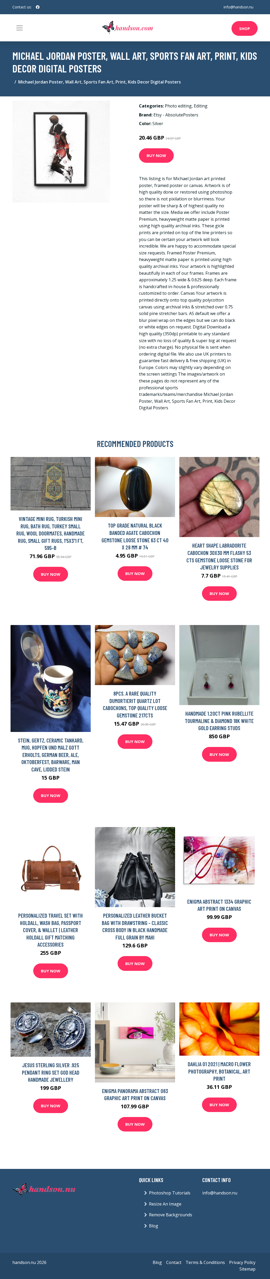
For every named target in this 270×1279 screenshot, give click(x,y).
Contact (173, 1262)
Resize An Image (165, 1204)
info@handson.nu (238, 6)
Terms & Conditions (205, 1262)
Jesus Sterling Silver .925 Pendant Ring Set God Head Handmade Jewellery (50, 1072)
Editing (201, 106)
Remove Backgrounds (170, 1215)
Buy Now (156, 155)
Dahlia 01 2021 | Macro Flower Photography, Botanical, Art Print (219, 1071)
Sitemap (247, 1269)
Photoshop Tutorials (169, 1193)
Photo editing (178, 106)
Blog (153, 1226)
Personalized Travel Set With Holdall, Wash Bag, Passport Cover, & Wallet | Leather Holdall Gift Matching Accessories (50, 930)
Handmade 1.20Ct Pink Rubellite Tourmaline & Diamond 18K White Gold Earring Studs (219, 720)
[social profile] (38, 7)
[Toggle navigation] (19, 28)
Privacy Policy (242, 1262)
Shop (244, 28)
